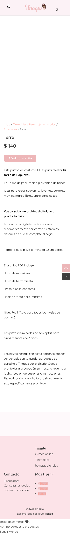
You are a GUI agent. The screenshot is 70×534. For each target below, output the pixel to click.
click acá (23, 490)
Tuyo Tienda (45, 513)
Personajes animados (42, 124)
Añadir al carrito (20, 158)
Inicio (7, 124)
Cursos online (44, 454)
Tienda (40, 448)
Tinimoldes (19, 124)
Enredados (10, 129)
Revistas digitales (46, 465)
